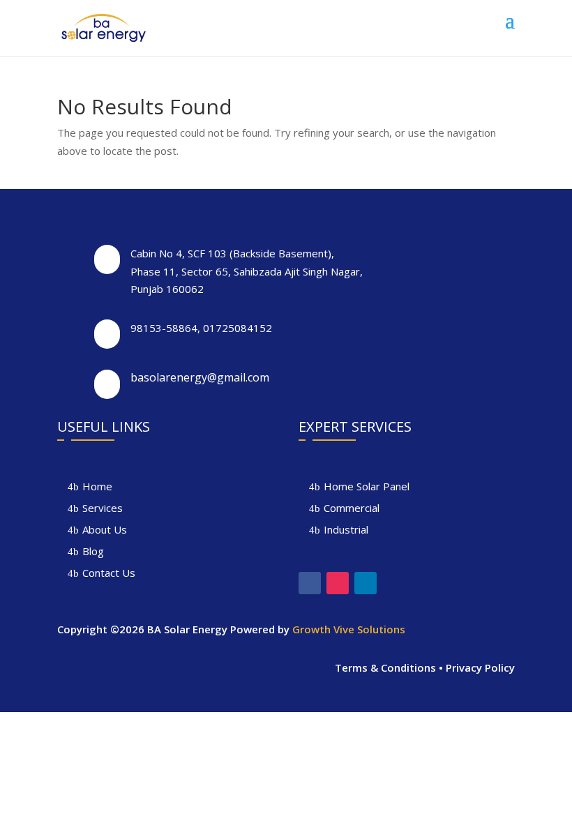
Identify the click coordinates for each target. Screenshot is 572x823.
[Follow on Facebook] (310, 583)
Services (102, 508)
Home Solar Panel (366, 486)
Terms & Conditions (385, 667)
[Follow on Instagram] (337, 583)
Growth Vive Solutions (348, 629)
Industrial (346, 529)
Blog (93, 551)
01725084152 (237, 328)
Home (97, 486)
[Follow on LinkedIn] (365, 583)
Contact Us (108, 573)
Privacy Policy (480, 667)
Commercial (351, 508)
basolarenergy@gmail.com (199, 377)
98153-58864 (163, 328)
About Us (104, 529)
